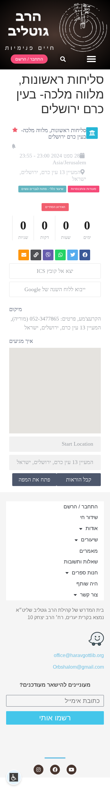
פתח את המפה (34, 480)
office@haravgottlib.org (79, 655)
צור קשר (89, 595)
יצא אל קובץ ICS (55, 271)
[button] (91, 59)
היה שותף (87, 584)
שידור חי (89, 517)
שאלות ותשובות (81, 562)
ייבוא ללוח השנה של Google (55, 289)
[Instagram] (38, 769)
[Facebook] (55, 769)
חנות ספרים (85, 573)
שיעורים (89, 540)
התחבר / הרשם (81, 507)
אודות (92, 528)
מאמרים (88, 551)
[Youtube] (71, 769)
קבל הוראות (78, 480)
